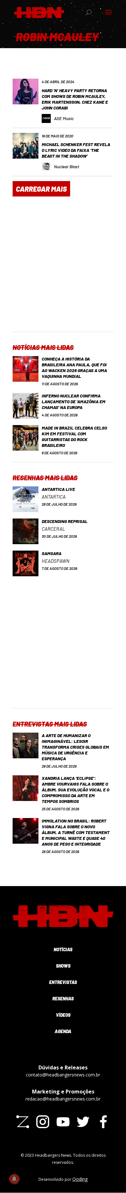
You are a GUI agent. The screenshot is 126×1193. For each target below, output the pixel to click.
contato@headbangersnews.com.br (63, 1075)
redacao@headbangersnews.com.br (63, 1099)
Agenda (63, 1031)
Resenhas (63, 998)
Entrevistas (63, 982)
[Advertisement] (63, 268)
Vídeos (63, 1015)
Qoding (80, 1179)
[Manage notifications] (14, 1179)
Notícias (63, 949)
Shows (63, 966)
